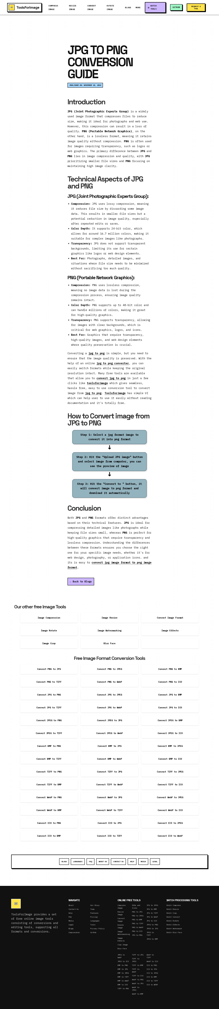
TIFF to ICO (137, 976)
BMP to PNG (123, 965)
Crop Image (123, 944)
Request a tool (196, 7)
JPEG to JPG (152, 928)
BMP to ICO (123, 984)
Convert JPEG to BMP (170, 720)
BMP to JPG (123, 969)
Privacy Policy (97, 928)
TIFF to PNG (123, 988)
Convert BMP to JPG (109, 746)
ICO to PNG (152, 965)
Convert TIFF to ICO (170, 784)
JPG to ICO (152, 921)
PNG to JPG (137, 912)
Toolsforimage (115, 393)
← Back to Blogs (81, 581)
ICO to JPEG (152, 973)
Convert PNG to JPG (49, 669)
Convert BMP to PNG (49, 746)
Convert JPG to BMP (170, 694)
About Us (103, 861)
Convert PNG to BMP (170, 669)
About (71, 905)
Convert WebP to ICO (170, 810)
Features (94, 913)
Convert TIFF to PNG (48, 771)
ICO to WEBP (152, 984)
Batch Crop (172, 913)
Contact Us (118, 861)
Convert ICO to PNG (49, 823)
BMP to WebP (123, 981)
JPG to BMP (152, 909)
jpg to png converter (113, 363)
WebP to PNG (137, 979)
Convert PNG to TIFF (48, 681)
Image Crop (49, 643)
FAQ (90, 861)
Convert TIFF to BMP (48, 784)
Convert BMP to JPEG (170, 746)
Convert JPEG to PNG (48, 720)
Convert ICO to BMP (49, 835)
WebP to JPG (137, 983)
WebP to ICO (152, 961)
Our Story (95, 905)
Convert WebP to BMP (48, 810)
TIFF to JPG (137, 955)
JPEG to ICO (123, 961)
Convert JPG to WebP (109, 707)
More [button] (138, 7)
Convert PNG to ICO (170, 681)
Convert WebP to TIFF (109, 810)
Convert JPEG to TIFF (49, 733)
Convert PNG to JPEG (109, 669)
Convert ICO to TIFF (109, 835)
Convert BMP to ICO (170, 758)
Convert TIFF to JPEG (170, 771)
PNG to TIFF (137, 923)
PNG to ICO (137, 931)
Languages (77, 861)
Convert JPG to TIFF (48, 707)
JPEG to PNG (152, 924)
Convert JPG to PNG (49, 694)
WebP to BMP (137, 994)
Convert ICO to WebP (170, 835)
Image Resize (109, 617)
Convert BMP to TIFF (48, 758)
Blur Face (109, 643)
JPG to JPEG (152, 905)
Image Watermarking (109, 630)
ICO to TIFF (152, 981)
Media (143, 861)
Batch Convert (173, 917)
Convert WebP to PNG (48, 797)
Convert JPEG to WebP (109, 733)
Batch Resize (173, 909)
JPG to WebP (152, 917)
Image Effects (170, 630)
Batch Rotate (173, 921)
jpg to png (96, 353)
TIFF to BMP (137, 965)
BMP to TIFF (123, 977)
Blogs (128, 7)
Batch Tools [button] (153, 7)
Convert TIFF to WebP (109, 784)
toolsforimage (97, 383)
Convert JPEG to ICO (170, 733)
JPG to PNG (137, 935)
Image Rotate (49, 630)
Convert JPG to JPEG (109, 694)
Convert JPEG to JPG (109, 720)
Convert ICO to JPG (109, 823)
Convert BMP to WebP (109, 758)
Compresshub (74, 932)
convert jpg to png (111, 378)
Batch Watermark (174, 928)
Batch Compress (174, 905)
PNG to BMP (137, 919)
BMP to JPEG (123, 973)
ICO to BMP (152, 977)
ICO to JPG (152, 969)
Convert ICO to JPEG (170, 823)
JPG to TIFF (152, 913)
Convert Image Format (170, 617)
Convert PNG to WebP (109, 681)
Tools (92, 924)
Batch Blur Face (174, 932)
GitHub (176, 7)
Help (132, 861)
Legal (154, 861)
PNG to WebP (137, 927)
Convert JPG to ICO (170, 707)
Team (92, 909)
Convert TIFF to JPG (109, 771)
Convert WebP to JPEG (170, 797)
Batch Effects (173, 924)
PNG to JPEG (137, 916)
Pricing (93, 917)
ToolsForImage (27, 7)
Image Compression (49, 617)
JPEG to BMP (152, 939)
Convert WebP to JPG (109, 797)
